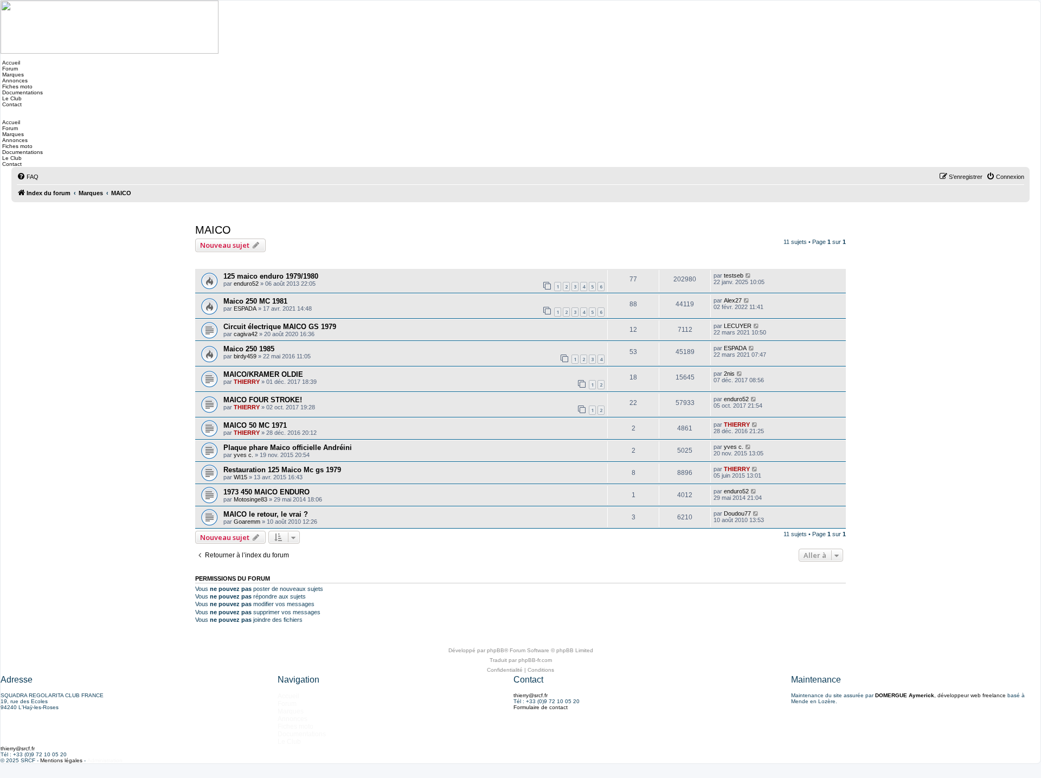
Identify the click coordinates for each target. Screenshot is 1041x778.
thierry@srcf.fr (530, 695)
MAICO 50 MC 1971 (255, 425)
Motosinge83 (250, 499)
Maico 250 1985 (248, 349)
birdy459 (245, 356)
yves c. (243, 455)
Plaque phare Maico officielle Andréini (287, 447)
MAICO (213, 230)
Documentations (22, 92)
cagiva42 (246, 334)
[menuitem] (27, 176)
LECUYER (737, 326)
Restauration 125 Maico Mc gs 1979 (282, 470)
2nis (729, 373)
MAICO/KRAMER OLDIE (263, 374)
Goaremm (247, 521)
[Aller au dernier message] (748, 275)
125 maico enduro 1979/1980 (270, 276)
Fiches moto (17, 86)
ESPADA (245, 308)
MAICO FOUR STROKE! (262, 400)
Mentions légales (61, 760)
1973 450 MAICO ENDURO (266, 492)
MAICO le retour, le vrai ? (265, 514)
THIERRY (247, 381)
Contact (11, 104)
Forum (9, 69)
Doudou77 (737, 513)
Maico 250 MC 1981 (255, 301)
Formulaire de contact (540, 707)
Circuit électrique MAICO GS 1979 (279, 327)
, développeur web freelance (940, 695)
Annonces (14, 80)
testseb (733, 275)
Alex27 (733, 300)
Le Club (11, 98)
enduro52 (246, 283)
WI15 (240, 477)
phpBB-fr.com (535, 660)
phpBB (495, 650)
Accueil (10, 63)
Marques (12, 75)
